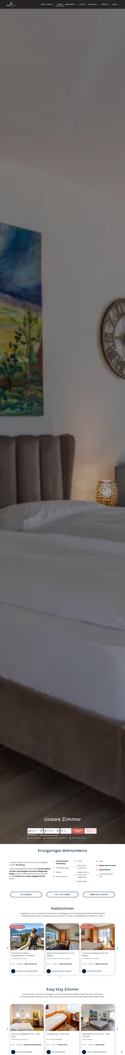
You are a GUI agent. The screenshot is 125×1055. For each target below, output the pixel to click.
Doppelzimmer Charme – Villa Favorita (95, 1035)
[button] (35, 831)
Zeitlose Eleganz (87, 1039)
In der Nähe (92, 4)
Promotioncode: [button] (32, 835)
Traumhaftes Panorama (19, 959)
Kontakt (104, 4)
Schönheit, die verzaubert (90, 959)
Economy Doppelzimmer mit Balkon (95, 954)
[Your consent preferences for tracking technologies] (122, 1052)
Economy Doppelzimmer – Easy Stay (26, 1035)
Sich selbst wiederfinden (55, 1039)
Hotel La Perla (46, 4)
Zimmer (60, 4)
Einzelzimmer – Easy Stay (58, 1034)
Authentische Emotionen (19, 1039)
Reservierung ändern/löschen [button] (49, 835)
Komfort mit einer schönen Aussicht (58, 959)
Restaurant (69, 4)
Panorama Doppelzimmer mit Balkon (60, 954)
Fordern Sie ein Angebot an (90, 831)
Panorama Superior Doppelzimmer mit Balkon (23, 954)
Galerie (82, 4)
